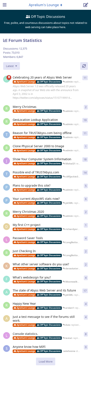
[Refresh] (84, 66)
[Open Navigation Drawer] (4, 5)
